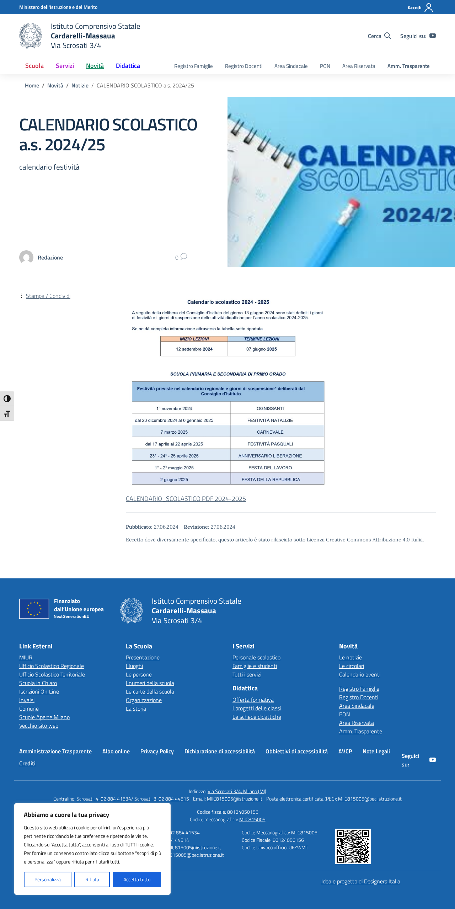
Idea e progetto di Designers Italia (360, 881)
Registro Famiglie (193, 66)
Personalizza (47, 879)
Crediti (27, 763)
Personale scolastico (256, 657)
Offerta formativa (253, 699)
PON (325, 66)
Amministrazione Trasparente (55, 751)
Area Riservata (358, 66)
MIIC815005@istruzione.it (234, 798)
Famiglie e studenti (254, 666)
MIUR (25, 657)
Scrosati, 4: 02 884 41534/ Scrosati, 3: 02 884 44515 (132, 798)
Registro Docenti (243, 66)
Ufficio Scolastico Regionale (51, 666)
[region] (92, 849)
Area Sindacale (291, 66)
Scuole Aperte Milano (44, 717)
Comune (29, 708)
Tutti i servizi (246, 674)
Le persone (139, 674)
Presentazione (143, 657)
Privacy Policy (157, 751)
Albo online (116, 751)
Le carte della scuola (150, 691)
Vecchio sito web (38, 725)
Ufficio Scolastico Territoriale (52, 674)
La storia (136, 708)
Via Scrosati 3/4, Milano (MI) (237, 791)
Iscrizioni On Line (39, 691)
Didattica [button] (128, 65)
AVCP (345, 751)
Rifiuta (92, 879)
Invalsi (26, 700)
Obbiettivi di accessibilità (297, 751)
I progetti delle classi (256, 708)
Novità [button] (95, 65)
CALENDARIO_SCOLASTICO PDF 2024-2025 (186, 498)
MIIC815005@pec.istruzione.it (370, 798)
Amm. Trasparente (408, 66)
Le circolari (351, 666)
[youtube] (432, 36)
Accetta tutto (136, 879)
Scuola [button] (34, 65)
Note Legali (376, 751)
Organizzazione (144, 700)
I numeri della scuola (150, 683)
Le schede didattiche (256, 716)
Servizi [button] (65, 65)
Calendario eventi (359, 674)
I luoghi (134, 666)
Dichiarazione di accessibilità (219, 751)
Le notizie (350, 657)
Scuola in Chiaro (38, 683)
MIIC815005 (252, 819)
